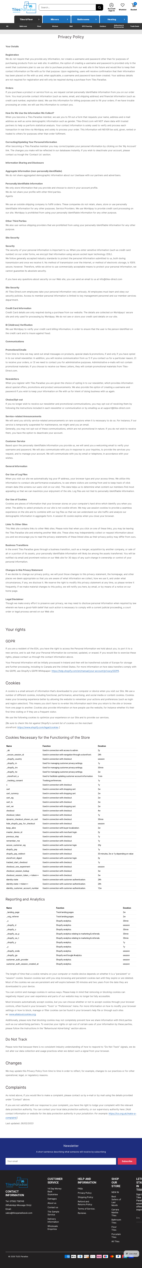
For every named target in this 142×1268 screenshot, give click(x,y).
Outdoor (103, 26)
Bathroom (23, 26)
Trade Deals (134, 26)
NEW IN (115, 1192)
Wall (71, 26)
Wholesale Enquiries (53, 1227)
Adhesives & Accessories (119, 26)
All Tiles (115, 1241)
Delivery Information (53, 1220)
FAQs (80, 1188)
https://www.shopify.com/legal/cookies (37, 727)
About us (52, 1203)
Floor (39, 26)
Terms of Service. (86, 1208)
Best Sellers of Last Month (116, 1201)
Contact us (53, 1207)
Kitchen (55, 26)
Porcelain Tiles (116, 1235)
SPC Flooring (87, 26)
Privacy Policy (85, 1193)
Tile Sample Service (53, 1213)
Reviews (82, 1213)
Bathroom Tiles (116, 1221)
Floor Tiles (114, 1228)
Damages (52, 1198)
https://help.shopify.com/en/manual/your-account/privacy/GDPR (85, 671)
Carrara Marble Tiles (115, 1212)
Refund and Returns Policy (85, 1203)
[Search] (99, 7)
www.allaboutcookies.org (22, 1014)
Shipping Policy (85, 1197)
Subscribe (127, 1161)
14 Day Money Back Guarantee (54, 1191)
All (7, 26)
